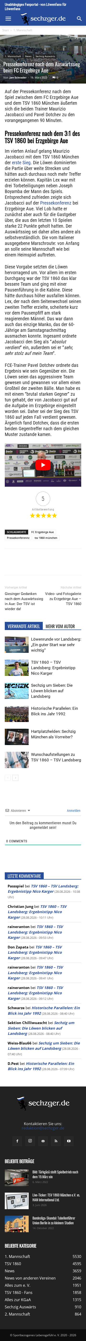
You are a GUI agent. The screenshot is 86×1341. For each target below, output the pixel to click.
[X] (35, 565)
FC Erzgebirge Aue (42, 532)
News (28, 56)
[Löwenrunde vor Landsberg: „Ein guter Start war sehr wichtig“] (17, 645)
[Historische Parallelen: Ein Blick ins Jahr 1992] (17, 714)
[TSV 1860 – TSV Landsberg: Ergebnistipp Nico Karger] (17, 668)
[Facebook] (24, 565)
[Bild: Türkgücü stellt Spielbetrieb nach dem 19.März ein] (17, 1178)
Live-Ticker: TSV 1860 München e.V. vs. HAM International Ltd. (56, 1197)
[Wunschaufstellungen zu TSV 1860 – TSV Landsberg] (17, 760)
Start (5, 30)
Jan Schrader (18, 77)
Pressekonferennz (18, 538)
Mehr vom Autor (60, 626)
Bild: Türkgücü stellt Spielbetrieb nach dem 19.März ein (55, 1174)
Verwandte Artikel (24, 626)
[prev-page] (8, 778)
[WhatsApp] (46, 565)
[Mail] (43, 1141)
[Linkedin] (57, 565)
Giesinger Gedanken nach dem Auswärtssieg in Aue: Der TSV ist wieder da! (24, 601)
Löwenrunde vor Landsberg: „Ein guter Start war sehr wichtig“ (56, 645)
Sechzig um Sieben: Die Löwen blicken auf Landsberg (52, 691)
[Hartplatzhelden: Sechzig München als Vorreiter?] (17, 737)
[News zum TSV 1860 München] (43, 19)
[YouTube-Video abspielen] (43, 465)
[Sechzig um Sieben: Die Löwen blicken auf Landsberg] (17, 691)
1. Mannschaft (22, 30)
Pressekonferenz (55, 203)
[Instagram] (30, 1141)
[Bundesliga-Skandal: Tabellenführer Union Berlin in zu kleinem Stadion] (17, 1224)
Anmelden (73, 811)
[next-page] (15, 778)
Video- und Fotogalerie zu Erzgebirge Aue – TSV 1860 (63, 599)
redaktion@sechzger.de (43, 1128)
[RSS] (56, 1141)
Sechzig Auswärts (45, 56)
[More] (80, 565)
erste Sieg (21, 162)
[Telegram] (68, 565)
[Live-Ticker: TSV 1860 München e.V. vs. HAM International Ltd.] (17, 1201)
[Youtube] (69, 1141)
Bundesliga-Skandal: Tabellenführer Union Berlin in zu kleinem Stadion (53, 1220)
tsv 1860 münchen (46, 538)
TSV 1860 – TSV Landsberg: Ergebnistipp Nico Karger (53, 668)
